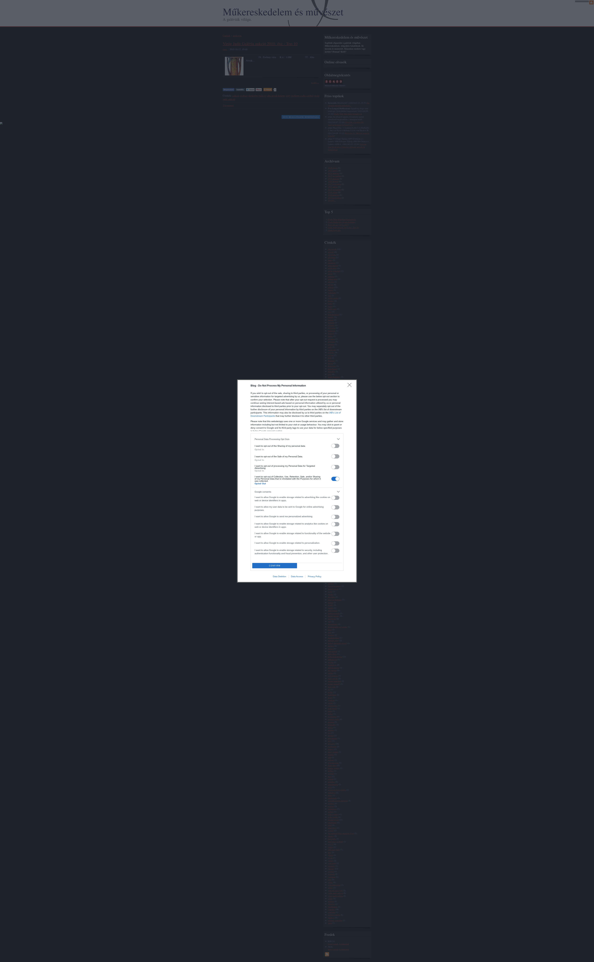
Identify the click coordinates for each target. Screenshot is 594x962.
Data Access (297, 576)
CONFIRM (274, 566)
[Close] (350, 386)
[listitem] (297, 439)
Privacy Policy (314, 576)
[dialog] (297, 481)
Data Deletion (279, 576)
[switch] (335, 446)
